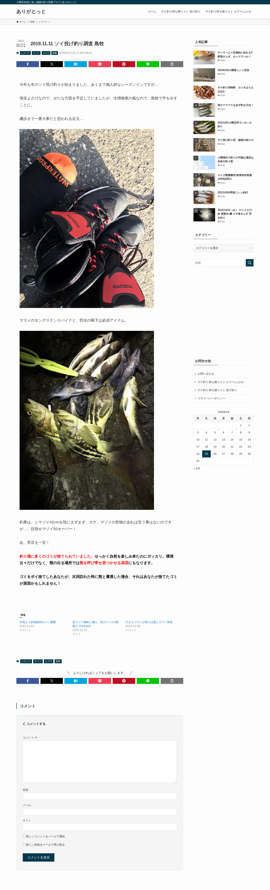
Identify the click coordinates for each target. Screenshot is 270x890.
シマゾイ (25, 53)
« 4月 (197, 468)
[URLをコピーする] (172, 64)
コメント (30, 737)
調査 (55, 53)
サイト (27, 820)
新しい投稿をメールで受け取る (45, 844)
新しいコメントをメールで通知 (45, 836)
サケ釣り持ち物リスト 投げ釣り (217, 390)
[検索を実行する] (250, 263)
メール (27, 805)
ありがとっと (31, 11)
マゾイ (36, 53)
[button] (27, 64)
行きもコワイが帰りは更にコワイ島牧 (149, 622)
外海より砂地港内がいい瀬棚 (38, 622)
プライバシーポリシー (211, 398)
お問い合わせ (206, 373)
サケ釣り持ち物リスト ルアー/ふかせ (221, 382)
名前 (25, 789)
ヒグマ (46, 53)
